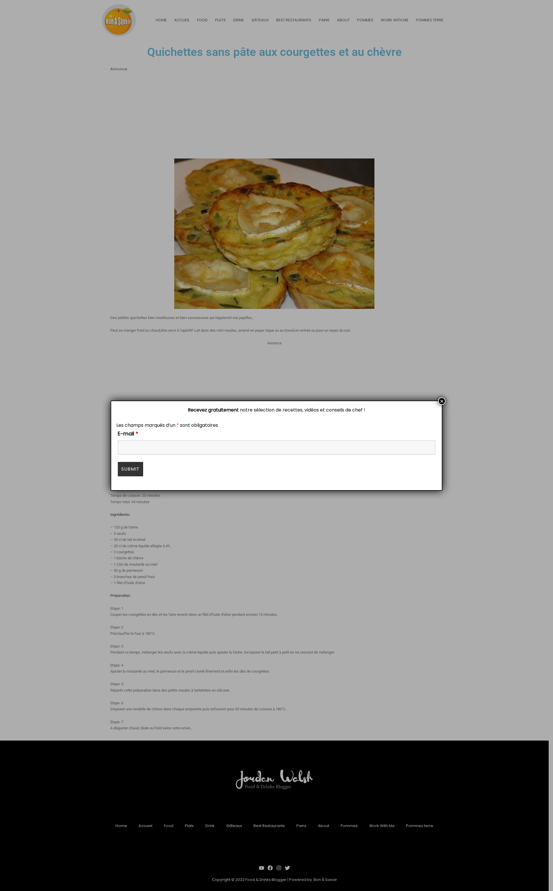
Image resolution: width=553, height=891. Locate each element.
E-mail (128, 433)
